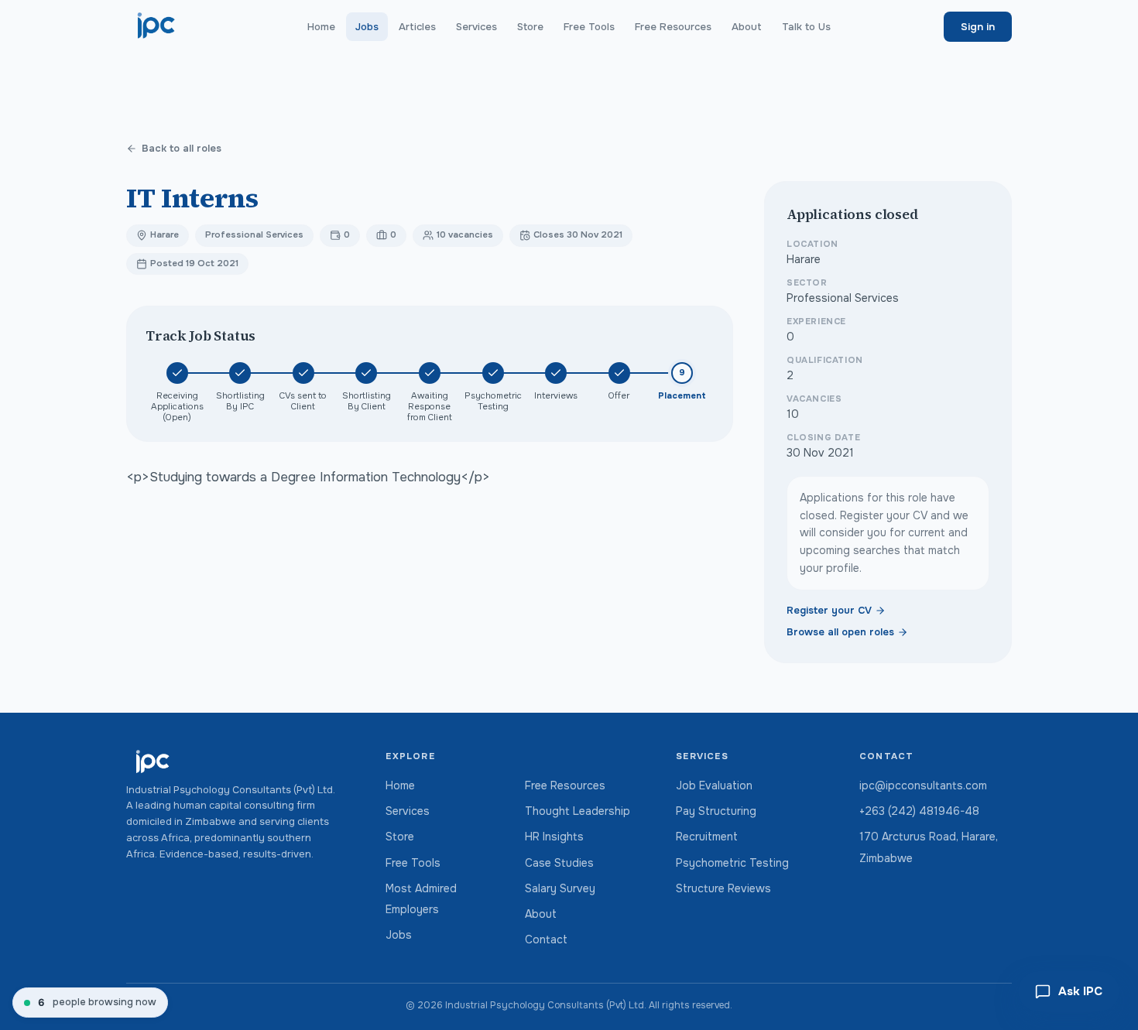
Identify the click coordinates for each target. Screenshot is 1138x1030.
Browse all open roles (840, 632)
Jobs (367, 26)
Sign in (978, 26)
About (747, 26)
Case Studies (559, 863)
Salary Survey (560, 888)
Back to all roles (181, 148)
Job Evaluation (714, 785)
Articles (417, 26)
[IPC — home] (156, 26)
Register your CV (829, 610)
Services (476, 26)
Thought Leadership (577, 811)
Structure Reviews (723, 888)
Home (321, 26)
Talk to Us (806, 26)
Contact (546, 939)
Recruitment (707, 837)
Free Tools (589, 26)
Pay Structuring (716, 811)
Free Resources (673, 26)
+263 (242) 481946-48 (919, 811)
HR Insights (554, 837)
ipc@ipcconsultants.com (923, 785)
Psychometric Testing (732, 863)
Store (530, 26)
